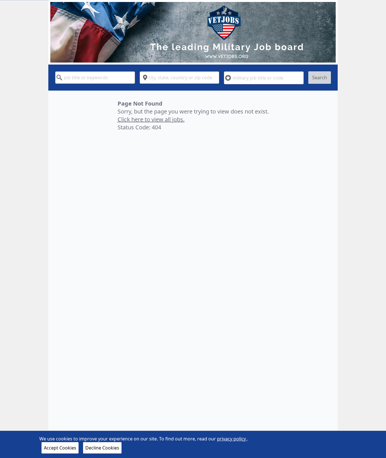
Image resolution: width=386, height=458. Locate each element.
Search (319, 77)
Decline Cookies (102, 448)
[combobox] (95, 77)
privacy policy (232, 439)
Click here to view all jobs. (151, 119)
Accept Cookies (60, 448)
